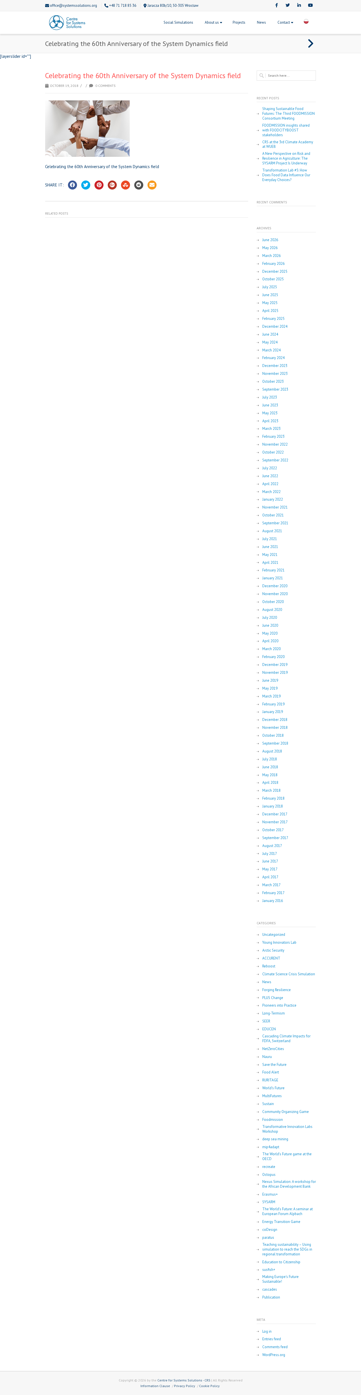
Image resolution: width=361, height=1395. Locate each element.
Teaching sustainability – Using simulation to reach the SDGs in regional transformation (287, 1249)
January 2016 (272, 901)
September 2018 (275, 743)
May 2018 (270, 775)
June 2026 (270, 240)
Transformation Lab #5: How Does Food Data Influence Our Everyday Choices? (286, 175)
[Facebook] (276, 5)
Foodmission (272, 1119)
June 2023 (270, 405)
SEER (266, 1021)
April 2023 (270, 421)
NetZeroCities (273, 1049)
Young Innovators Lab (279, 942)
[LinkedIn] (299, 5)
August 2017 (272, 846)
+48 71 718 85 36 (122, 5)
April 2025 (270, 311)
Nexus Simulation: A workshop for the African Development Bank (289, 1184)
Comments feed (275, 1347)
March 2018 (271, 790)
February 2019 (273, 704)
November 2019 (275, 672)
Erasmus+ (270, 1194)
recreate (268, 1167)
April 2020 (270, 641)
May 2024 (270, 342)
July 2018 (269, 759)
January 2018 (272, 806)
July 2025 (269, 287)
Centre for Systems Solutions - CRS (183, 1380)
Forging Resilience (276, 990)
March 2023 (271, 428)
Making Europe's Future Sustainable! (280, 1279)
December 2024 (274, 326)
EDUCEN (269, 1029)
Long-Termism (273, 1013)
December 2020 (274, 586)
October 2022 (273, 452)
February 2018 (273, 798)
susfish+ (268, 1270)
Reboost (268, 966)
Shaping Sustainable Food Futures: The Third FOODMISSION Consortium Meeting (288, 114)
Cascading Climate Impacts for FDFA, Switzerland (286, 1038)
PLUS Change (272, 998)
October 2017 (273, 830)
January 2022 (272, 499)
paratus (268, 1237)
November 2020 (275, 594)
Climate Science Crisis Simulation (288, 974)
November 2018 (275, 727)
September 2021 (275, 523)
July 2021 (269, 539)
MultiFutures (272, 1096)
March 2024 (271, 350)
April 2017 (270, 877)
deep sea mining (275, 1139)
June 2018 (270, 767)
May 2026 (270, 248)
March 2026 (271, 256)
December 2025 (274, 271)
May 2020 (270, 633)
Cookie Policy (209, 1386)
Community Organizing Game (285, 1112)
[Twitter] (287, 5)
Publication (271, 1297)
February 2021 (273, 570)
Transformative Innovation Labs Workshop (287, 1129)
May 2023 (270, 413)
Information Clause (155, 1386)
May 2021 (270, 555)
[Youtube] (310, 5)
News (261, 22)
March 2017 (271, 885)
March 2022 (271, 492)
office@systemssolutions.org (73, 5)
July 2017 (269, 853)
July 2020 (269, 617)
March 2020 (271, 649)
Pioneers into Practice (279, 1005)
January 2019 (272, 712)
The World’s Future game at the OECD (287, 1156)
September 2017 (275, 838)
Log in (267, 1331)
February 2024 (273, 358)
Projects (239, 22)
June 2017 (270, 861)
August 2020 (272, 610)
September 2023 (275, 389)
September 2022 (275, 460)
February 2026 (273, 263)
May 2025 (270, 303)
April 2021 (270, 562)
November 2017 (275, 822)
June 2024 (270, 334)
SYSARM (268, 1202)
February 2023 (273, 436)
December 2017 (274, 814)
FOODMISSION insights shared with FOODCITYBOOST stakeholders (286, 130)
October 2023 (273, 381)
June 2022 (270, 476)
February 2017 (273, 893)
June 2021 (270, 547)
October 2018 (273, 735)
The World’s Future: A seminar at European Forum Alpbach (287, 1211)
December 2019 (274, 665)
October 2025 (273, 279)
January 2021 (272, 578)
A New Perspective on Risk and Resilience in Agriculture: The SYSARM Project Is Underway (286, 158)
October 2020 (273, 602)
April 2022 (270, 484)
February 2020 (273, 657)
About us (212, 22)
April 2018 (270, 782)
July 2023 (269, 397)
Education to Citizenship (281, 1262)
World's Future (273, 1088)
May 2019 (270, 688)
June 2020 (270, 625)
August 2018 (272, 751)
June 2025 (270, 295)
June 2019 (270, 680)
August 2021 (272, 531)
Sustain (268, 1104)
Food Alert (270, 1072)
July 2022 (269, 468)
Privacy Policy (184, 1386)
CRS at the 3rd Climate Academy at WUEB (287, 144)
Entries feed (271, 1339)
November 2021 (275, 507)
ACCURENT (271, 958)
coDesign (269, 1229)
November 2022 (275, 444)
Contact (284, 22)
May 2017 (270, 869)
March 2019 (271, 696)
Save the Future (274, 1064)
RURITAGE (270, 1080)
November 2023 (275, 373)
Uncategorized (273, 934)
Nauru (267, 1057)
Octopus (269, 1174)
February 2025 (273, 318)
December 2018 (274, 720)
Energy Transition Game (281, 1222)
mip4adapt (270, 1147)
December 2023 (274, 366)
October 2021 (273, 515)
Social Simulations (178, 22)
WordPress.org (273, 1355)
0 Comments (105, 85)
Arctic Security (273, 950)
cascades (269, 1289)
